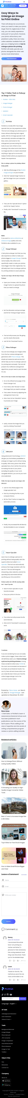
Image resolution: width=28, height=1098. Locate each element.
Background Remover (8, 1029)
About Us (4, 1077)
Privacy (11, 1094)
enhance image (6, 241)
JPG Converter (6, 1038)
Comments (24, 874)
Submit (8, 921)
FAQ (3, 1062)
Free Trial (23, 5)
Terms (6, 1094)
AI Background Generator (9, 1014)
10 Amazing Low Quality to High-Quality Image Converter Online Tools (12, 790)
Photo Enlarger (7, 107)
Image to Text (6, 1049)
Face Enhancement (7, 1043)
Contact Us (5, 1067)
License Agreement (14, 1096)
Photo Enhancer (6, 1046)
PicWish (21, 664)
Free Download (11, 59)
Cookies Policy (19, 1094)
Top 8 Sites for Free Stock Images (13, 843)
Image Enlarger (7, 103)
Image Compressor (7, 1040)
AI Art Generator (6, 1016)
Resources (5, 1065)
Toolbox (4, 1052)
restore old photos (15, 238)
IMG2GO (5, 111)
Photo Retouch (6, 1035)
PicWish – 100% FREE (9, 99)
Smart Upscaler (8, 115)
